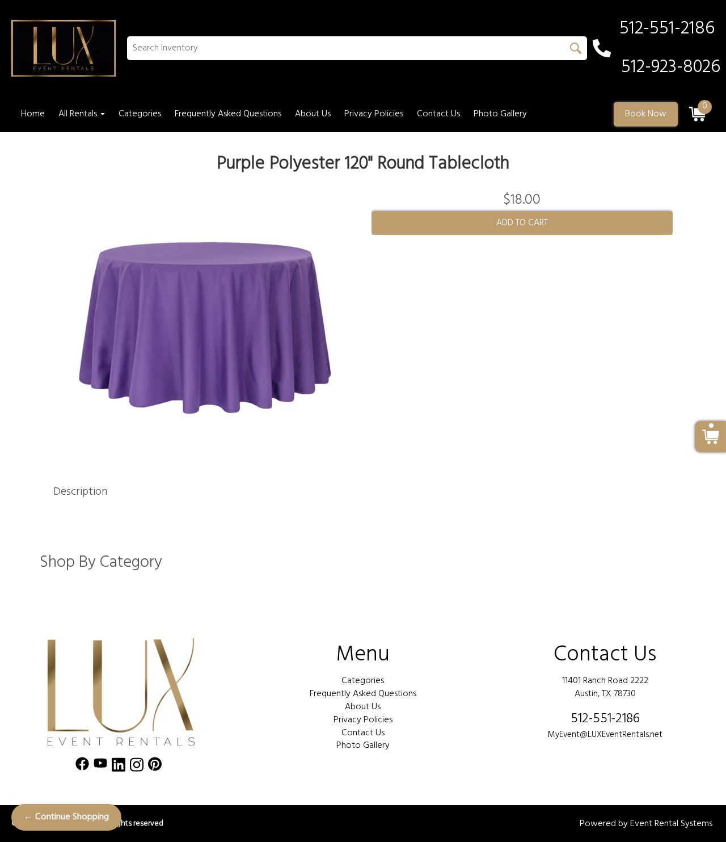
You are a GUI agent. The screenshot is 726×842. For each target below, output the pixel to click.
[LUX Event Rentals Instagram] (136, 767)
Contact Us (438, 114)
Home (33, 114)
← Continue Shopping (66, 817)
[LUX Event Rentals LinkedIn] (118, 767)
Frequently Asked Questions (228, 114)
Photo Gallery (500, 114)
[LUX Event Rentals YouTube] (100, 767)
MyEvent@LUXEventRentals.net (605, 735)
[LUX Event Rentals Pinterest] (155, 767)
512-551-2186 (605, 719)
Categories (140, 114)
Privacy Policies (373, 114)
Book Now (645, 114)
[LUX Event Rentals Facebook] (82, 767)
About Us (313, 114)
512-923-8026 (670, 67)
